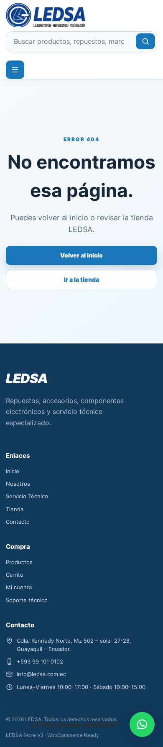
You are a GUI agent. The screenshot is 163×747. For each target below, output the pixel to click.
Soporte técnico (27, 600)
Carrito (14, 574)
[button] (142, 724)
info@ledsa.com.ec (41, 674)
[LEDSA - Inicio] (36, 15)
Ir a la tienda (81, 279)
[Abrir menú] (15, 70)
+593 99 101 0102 (40, 661)
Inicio (12, 471)
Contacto (18, 521)
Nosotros (18, 483)
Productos (19, 562)
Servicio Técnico (27, 496)
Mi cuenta (19, 587)
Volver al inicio (81, 255)
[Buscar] (145, 41)
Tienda (14, 509)
